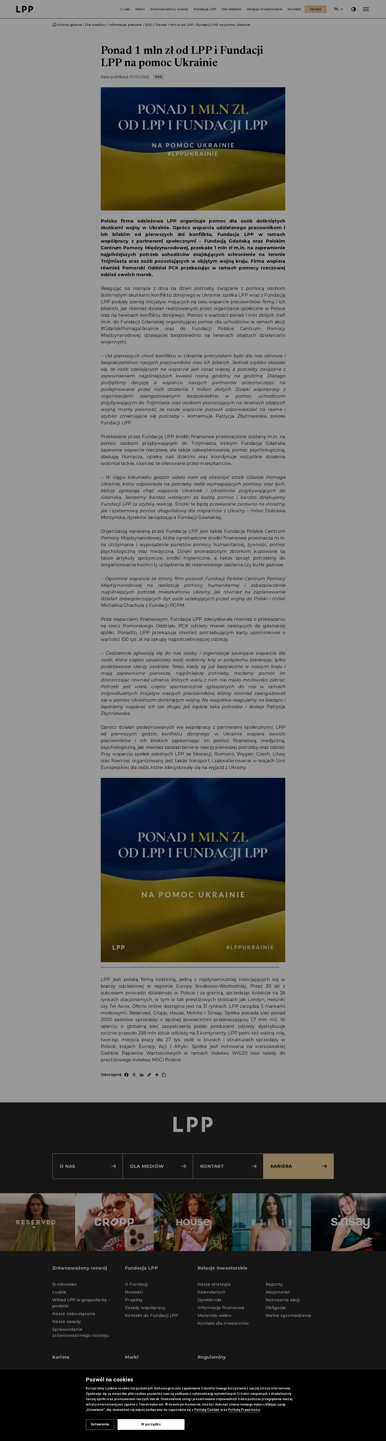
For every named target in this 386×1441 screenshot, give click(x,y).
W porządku (151, 1424)
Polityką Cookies (207, 1410)
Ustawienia (100, 1424)
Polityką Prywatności (244, 1410)
